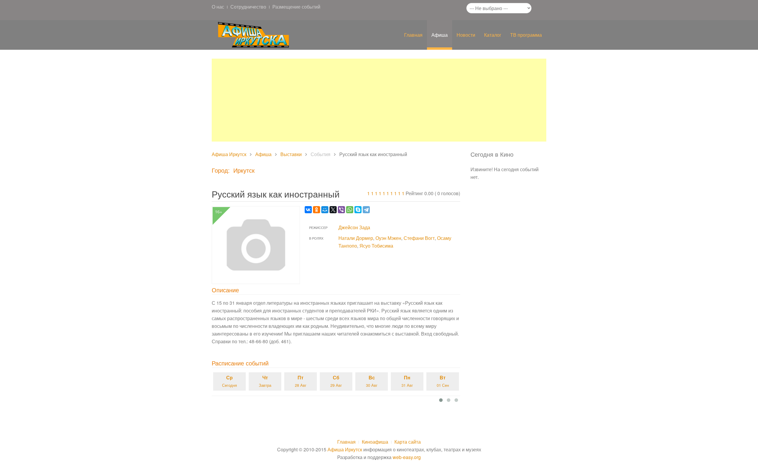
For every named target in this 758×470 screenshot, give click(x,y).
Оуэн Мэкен (388, 238)
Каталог (492, 34)
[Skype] (358, 209)
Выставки (291, 154)
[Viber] (341, 209)
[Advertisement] (379, 100)
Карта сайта (407, 441)
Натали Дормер (355, 238)
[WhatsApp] (349, 209)
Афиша (439, 34)
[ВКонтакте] (308, 209)
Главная (413, 34)
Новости (466, 34)
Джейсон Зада (354, 227)
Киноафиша (375, 441)
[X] (333, 209)
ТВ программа (526, 34)
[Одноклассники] (316, 209)
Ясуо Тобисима (376, 245)
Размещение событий (296, 6)
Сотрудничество (248, 6)
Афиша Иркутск (229, 154)
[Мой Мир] (324, 209)
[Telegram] (366, 209)
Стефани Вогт (419, 238)
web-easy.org (407, 457)
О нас (218, 6)
